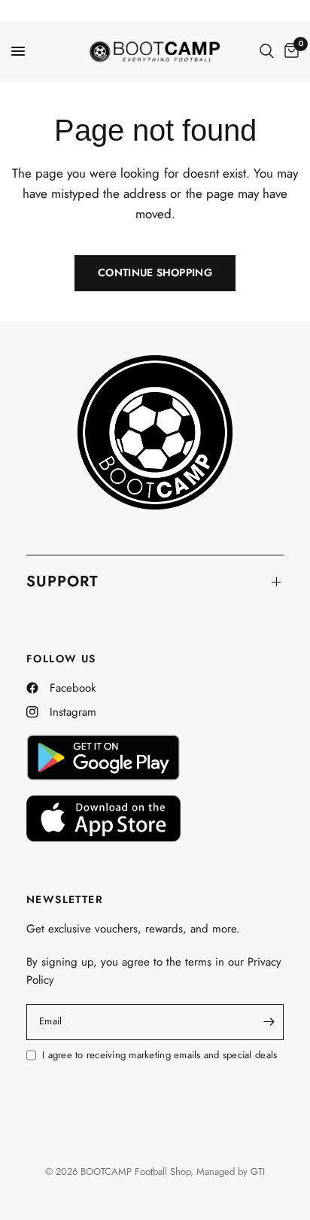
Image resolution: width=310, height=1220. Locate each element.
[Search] (266, 51)
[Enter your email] (269, 1022)
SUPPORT (62, 581)
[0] (289, 51)
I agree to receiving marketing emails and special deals (159, 1055)
